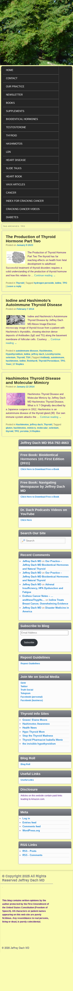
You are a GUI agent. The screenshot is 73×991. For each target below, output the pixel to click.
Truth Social (27, 689)
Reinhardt (32, 361)
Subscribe (29, 642)
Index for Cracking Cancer (25, 201)
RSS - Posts (29, 851)
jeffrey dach (37, 354)
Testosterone (16, 127)
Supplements (15, 111)
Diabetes (12, 217)
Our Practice (15, 86)
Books (10, 103)
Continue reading (45, 275)
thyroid (9, 431)
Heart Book (14, 176)
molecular (42, 428)
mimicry (31, 428)
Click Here (26, 520)
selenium (11, 357)
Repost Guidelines (30, 663)
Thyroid (11, 135)
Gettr (23, 683)
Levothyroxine (53, 354)
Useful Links (27, 780)
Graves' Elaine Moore (34, 719)
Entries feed (29, 822)
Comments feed (31, 826)
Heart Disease (16, 160)
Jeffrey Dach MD (31, 561)
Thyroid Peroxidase (49, 361)
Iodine (27, 354)
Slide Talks (14, 168)
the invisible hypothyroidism (39, 743)
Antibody (45, 357)
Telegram (26, 693)
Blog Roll (25, 764)
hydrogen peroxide (44, 283)
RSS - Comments (32, 855)
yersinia (24, 431)
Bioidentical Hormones (22, 119)
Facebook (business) (32, 700)
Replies (18, 364)
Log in (26, 818)
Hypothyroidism (14, 354)
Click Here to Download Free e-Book (40, 469)
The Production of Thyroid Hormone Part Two (31, 239)
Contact (11, 78)
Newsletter (14, 94)
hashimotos (12, 361)
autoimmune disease (27, 350)
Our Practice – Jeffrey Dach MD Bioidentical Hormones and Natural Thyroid (45, 565)
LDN (8, 152)
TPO (65, 283)
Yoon (8, 364)
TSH (28, 357)
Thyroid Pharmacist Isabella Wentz (42, 739)
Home (9, 70)
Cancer (11, 192)
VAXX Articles (15, 184)
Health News (29, 727)
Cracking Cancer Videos (23, 209)
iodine (58, 283)
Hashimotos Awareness (36, 723)
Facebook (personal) (31, 697)
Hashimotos (14, 143)
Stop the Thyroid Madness (37, 735)
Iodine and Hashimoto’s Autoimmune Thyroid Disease (34, 302)
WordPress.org (31, 830)
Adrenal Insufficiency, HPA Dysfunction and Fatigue (42, 588)
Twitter (24, 686)
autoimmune (57, 357)
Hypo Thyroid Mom (33, 731)
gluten (9, 428)
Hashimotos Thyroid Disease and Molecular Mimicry (33, 380)
